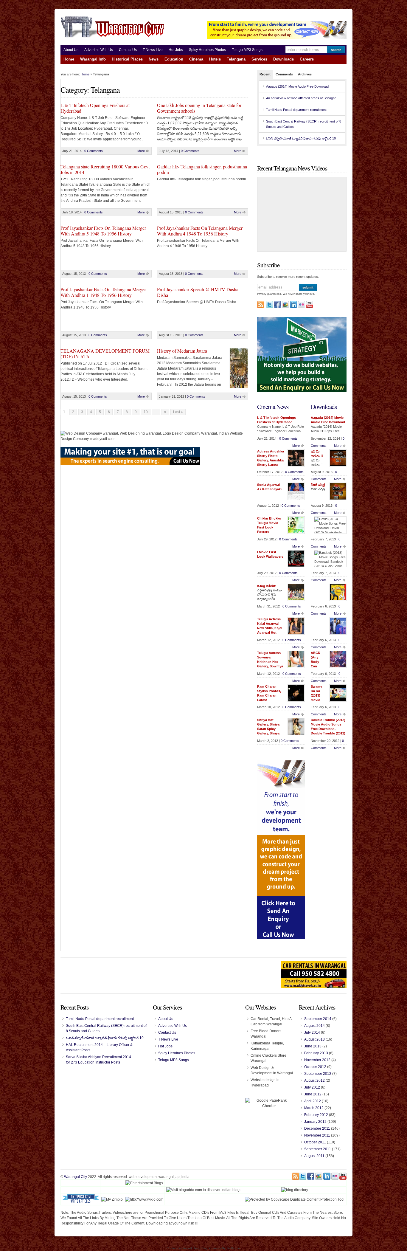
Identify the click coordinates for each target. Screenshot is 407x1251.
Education (173, 59)
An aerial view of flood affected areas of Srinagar (301, 98)
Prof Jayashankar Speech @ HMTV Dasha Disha (197, 292)
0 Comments (93, 151)
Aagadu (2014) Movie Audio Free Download (297, 86)
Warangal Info (93, 59)
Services (259, 59)
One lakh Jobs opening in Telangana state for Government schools (199, 108)
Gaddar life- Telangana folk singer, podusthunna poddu (202, 169)
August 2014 (314, 1026)
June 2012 (312, 1094)
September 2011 (317, 1149)
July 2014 (312, 1032)
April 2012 (312, 1101)
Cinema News (272, 406)
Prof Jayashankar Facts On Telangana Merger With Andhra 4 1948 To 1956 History (200, 231)
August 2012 (314, 1080)
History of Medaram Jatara (182, 351)
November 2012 (317, 1060)
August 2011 (314, 1156)
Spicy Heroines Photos (207, 50)
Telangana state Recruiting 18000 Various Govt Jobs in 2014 (105, 169)
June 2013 (312, 1046)
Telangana (236, 59)
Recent (265, 74)
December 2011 (317, 1128)
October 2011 (315, 1142)
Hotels (215, 59)
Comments (284, 74)
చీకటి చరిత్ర (318, 484)
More (141, 151)
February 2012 (316, 1115)
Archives (305, 74)
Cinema (196, 59)
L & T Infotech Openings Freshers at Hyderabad (95, 108)
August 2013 (314, 1039)
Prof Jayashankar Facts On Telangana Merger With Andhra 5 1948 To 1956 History (103, 231)
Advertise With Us (98, 50)
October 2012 (315, 1067)
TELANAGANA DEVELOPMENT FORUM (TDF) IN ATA (105, 353)
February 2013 (316, 1053)
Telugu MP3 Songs (247, 50)
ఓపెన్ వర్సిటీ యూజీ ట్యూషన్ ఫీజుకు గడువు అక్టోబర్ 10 (301, 138)
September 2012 (317, 1074)
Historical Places (127, 59)
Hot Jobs (176, 50)
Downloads (283, 59)
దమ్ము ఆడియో (266, 585)
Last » (178, 412)
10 (146, 412)
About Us (70, 50)
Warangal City (75, 1177)
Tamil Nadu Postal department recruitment (296, 109)
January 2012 (315, 1122)
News (154, 59)
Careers (307, 59)
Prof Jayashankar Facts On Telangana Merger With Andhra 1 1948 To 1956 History (103, 292)
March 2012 (314, 1108)
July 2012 (312, 1087)
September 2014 (317, 1019)
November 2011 (317, 1135)
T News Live (153, 50)
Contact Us (128, 50)
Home (68, 59)
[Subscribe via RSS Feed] (260, 304)
